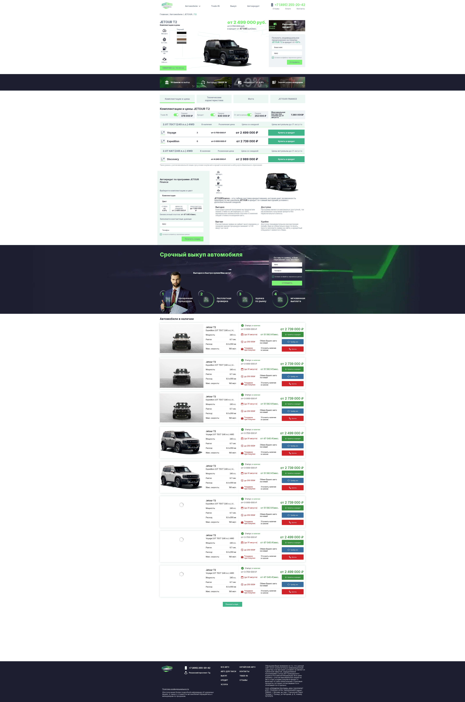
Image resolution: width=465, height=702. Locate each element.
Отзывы (276, 9)
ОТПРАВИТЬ (287, 283)
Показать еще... (232, 604)
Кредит (224, 680)
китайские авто (248, 667)
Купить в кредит (286, 132)
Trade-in (244, 676)
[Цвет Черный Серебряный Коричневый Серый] (181, 201)
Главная (164, 14)
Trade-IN (215, 6)
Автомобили (176, 14)
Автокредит (253, 6)
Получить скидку (192, 239)
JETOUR (188, 14)
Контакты (301, 9)
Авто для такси (228, 671)
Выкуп (233, 6)
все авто (225, 667)
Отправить (294, 62)
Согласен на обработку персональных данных (288, 57)
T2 (195, 14)
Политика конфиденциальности (175, 689)
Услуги (288, 9)
